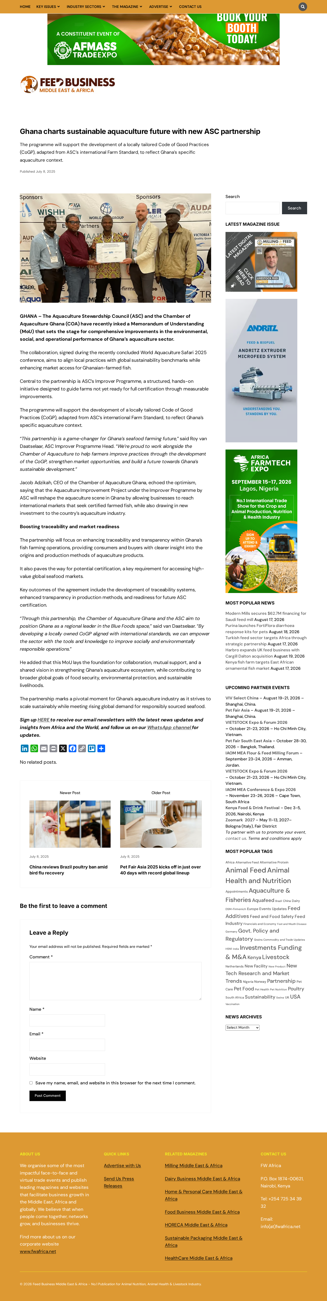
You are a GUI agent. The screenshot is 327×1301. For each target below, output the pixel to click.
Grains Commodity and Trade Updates (279, 940)
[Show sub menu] (58, 7)
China (287, 901)
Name (37, 1009)
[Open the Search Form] (303, 6)
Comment (41, 957)
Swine (280, 997)
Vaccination (232, 1004)
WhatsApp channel (169, 727)
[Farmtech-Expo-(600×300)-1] (261, 589)
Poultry (296, 989)
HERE (44, 720)
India (236, 948)
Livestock (275, 957)
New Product (277, 966)
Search (233, 196)
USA (295, 996)
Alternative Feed (247, 862)
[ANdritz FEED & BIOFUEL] (261, 439)
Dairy (296, 901)
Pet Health (262, 989)
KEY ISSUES (46, 6)
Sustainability (260, 997)
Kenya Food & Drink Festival (253, 807)
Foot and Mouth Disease (291, 924)
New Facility (256, 966)
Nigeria (248, 982)
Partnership (281, 980)
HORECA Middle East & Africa (196, 1225)
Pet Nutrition (278, 989)
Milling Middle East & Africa (193, 1166)
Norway (260, 981)
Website (37, 1058)
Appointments (237, 891)
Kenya (254, 957)
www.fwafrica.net (38, 1251)
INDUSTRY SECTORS (84, 6)
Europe (252, 909)
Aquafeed (263, 900)
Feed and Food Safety (272, 916)
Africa (230, 862)
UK (287, 997)
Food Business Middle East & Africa (202, 1212)
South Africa (235, 997)
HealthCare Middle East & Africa (198, 1258)
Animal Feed (246, 870)
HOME (25, 6)
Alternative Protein (274, 862)
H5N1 (229, 949)
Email (36, 1034)
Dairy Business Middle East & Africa (202, 1179)
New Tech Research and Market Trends (261, 973)
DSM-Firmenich (236, 909)
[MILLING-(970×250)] (163, 62)
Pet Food (244, 989)
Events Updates (273, 908)
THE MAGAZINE (125, 6)
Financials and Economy (259, 924)
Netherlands (235, 966)
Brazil (278, 901)
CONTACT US (190, 6)
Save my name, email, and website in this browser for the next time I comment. (115, 1083)
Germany (231, 931)
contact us (236, 838)
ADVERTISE (158, 6)
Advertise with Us (122, 1166)
